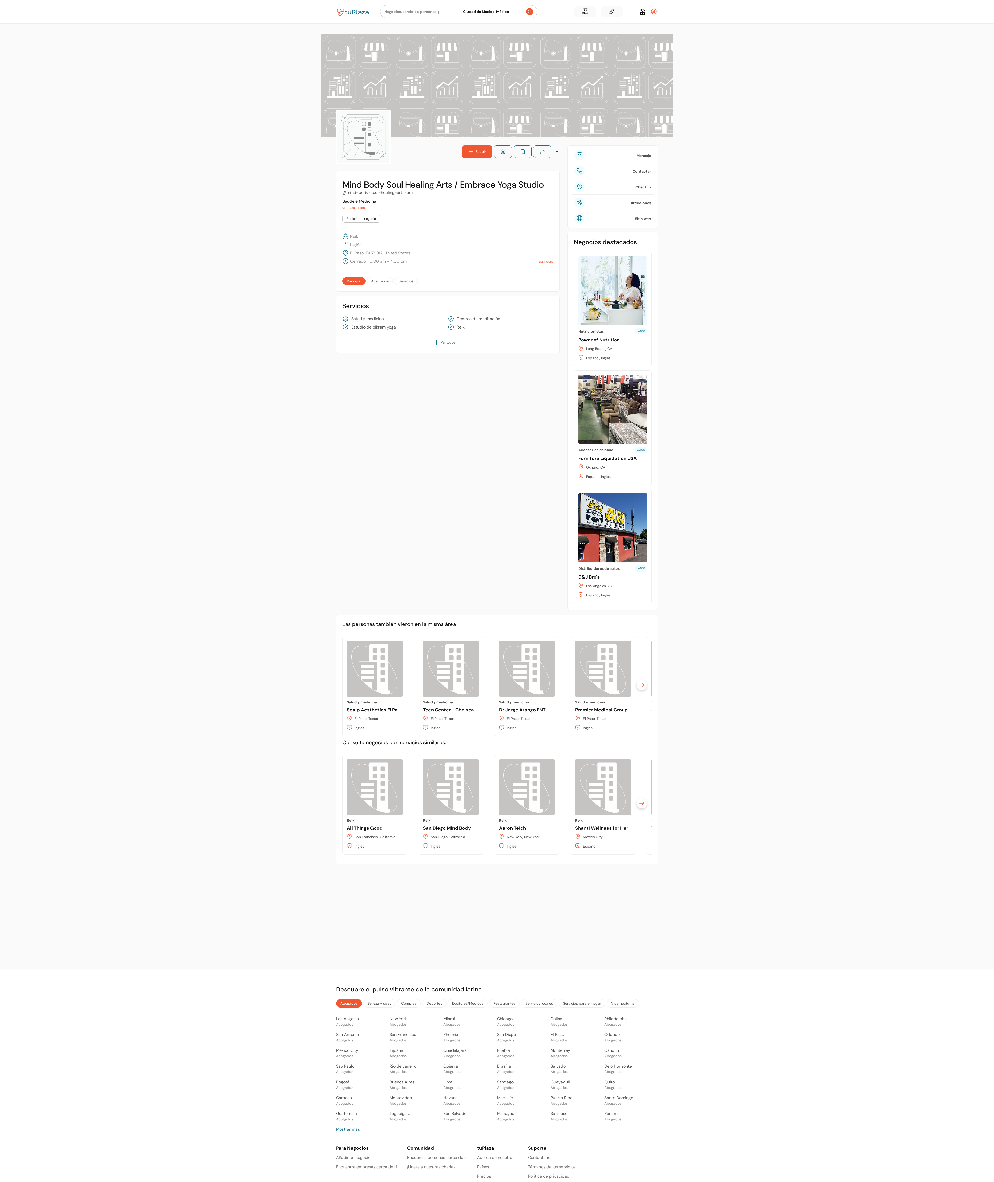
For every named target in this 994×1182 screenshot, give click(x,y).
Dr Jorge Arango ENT (522, 710)
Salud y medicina (367, 319)
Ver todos (448, 342)
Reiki (461, 327)
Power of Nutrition (599, 340)
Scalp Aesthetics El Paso (375, 710)
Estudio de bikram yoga (373, 327)
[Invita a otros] (612, 11)
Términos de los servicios (552, 1167)
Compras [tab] (408, 1003)
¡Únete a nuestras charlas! (432, 1167)
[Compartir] (542, 151)
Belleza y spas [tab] (379, 1003)
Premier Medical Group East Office (614, 710)
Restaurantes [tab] (504, 1003)
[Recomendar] (503, 151)
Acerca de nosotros (495, 1157)
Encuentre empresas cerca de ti (366, 1167)
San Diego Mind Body (447, 828)
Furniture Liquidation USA (607, 458)
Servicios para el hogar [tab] (582, 1003)
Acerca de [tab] (380, 281)
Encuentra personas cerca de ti (437, 1157)
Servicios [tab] (406, 281)
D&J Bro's (589, 577)
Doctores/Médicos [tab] (467, 1003)
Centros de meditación (478, 319)
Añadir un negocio (353, 1157)
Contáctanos (540, 1157)
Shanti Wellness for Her (601, 828)
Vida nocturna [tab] (623, 1003)
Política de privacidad (548, 1176)
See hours (546, 262)
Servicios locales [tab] (539, 1003)
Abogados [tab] (348, 1003)
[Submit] (529, 11)
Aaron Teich (512, 828)
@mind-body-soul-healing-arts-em (377, 192)
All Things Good (365, 828)
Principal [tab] (354, 281)
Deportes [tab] (434, 1003)
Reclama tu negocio (361, 219)
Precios (484, 1176)
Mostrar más (348, 1129)
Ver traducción (353, 208)
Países (483, 1167)
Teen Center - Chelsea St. (452, 710)
